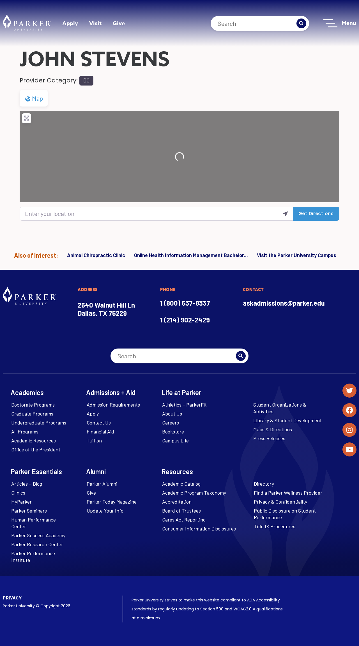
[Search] (301, 23)
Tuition (94, 440)
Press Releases (269, 438)
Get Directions (316, 213)
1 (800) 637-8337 (185, 303)
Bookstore (173, 431)
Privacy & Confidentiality (280, 502)
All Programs (24, 431)
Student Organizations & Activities (279, 408)
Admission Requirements (113, 405)
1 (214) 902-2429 (185, 320)
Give (119, 23)
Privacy (12, 597)
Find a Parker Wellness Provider (288, 493)
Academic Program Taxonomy (194, 493)
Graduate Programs (32, 413)
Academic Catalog (181, 484)
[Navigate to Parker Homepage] (27, 22)
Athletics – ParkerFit (184, 405)
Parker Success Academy (38, 535)
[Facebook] (349, 410)
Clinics (18, 493)
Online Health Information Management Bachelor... (191, 255)
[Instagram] (349, 430)
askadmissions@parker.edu (284, 303)
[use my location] (285, 213)
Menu (349, 23)
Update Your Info (105, 510)
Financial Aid (100, 431)
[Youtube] (349, 449)
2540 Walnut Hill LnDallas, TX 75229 (106, 309)
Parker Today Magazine (112, 502)
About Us (172, 413)
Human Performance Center (33, 522)
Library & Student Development (287, 420)
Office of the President (35, 449)
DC (86, 80)
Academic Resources (33, 440)
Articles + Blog (26, 484)
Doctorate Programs (33, 405)
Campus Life (175, 440)
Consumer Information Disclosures (199, 528)
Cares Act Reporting (184, 519)
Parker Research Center (37, 544)
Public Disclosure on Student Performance (285, 513)
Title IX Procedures (274, 526)
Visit (95, 23)
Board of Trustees (181, 510)
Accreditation (177, 502)
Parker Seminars (29, 510)
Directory (264, 484)
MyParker (21, 502)
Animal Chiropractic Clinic (96, 255)
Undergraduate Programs (38, 422)
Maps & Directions (272, 429)
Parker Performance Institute (33, 556)
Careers (170, 422)
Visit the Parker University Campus (296, 255)
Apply (70, 23)
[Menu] (330, 23)
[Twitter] (349, 391)
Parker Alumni (102, 484)
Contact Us (99, 422)
